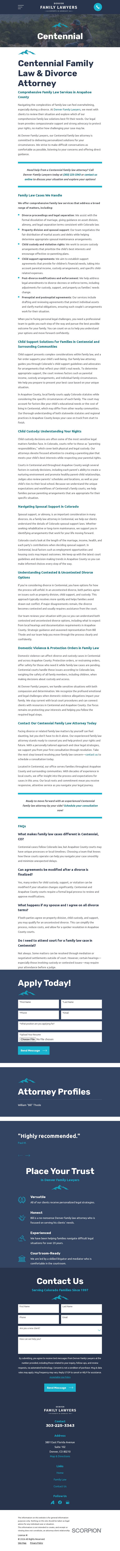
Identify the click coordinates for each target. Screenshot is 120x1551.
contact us (91, 754)
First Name (25, 1306)
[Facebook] (60, 1502)
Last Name (67, 1306)
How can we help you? (30, 1339)
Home (60, 1472)
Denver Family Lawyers (67, 109)
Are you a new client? (30, 1328)
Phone (23, 1317)
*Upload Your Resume (30, 1034)
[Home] (58, 7)
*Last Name (68, 1002)
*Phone (23, 1013)
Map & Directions (60, 1456)
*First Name (25, 1002)
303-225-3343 (60, 1425)
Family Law (60, 1479)
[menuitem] (60, 1105)
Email (65, 1317)
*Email (65, 1013)
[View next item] (27, 1155)
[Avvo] (52, 1502)
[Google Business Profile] (67, 1502)
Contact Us (60, 1486)
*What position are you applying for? (37, 1023)
